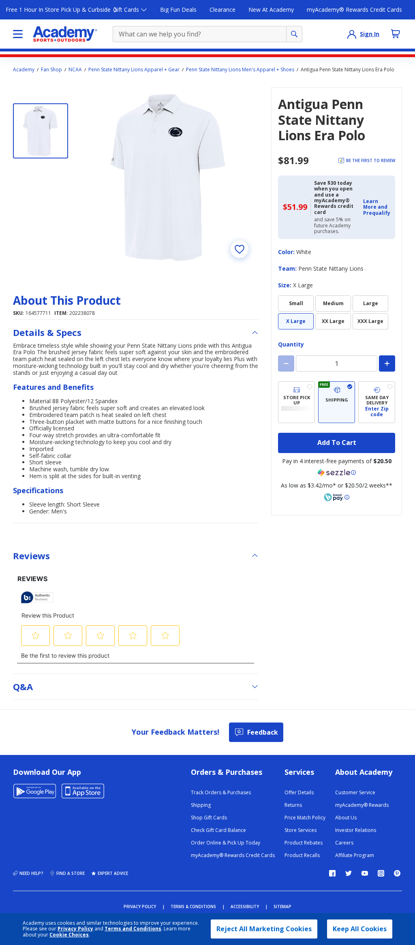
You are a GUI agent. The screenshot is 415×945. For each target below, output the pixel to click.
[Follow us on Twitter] (348, 873)
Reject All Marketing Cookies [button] (264, 928)
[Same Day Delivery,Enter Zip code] (377, 402)
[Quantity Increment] (387, 363)
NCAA (75, 70)
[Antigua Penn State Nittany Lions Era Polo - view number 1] (40, 131)
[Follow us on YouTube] (365, 873)
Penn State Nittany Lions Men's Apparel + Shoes (240, 70)
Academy (23, 70)
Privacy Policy (75, 928)
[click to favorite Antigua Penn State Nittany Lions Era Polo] (239, 249)
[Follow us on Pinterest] (397, 873)
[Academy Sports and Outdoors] (65, 34)
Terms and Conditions (133, 928)
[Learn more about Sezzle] (336, 472)
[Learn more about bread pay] (336, 497)
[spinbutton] (336, 363)
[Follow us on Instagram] (381, 873)
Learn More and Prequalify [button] (376, 207)
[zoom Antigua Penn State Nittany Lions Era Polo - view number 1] (168, 177)
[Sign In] (351, 34)
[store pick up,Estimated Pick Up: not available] (296, 402)
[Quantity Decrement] (286, 363)
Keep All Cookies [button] (360, 928)
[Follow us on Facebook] (332, 873)
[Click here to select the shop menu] (18, 34)
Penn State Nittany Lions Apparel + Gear (134, 70)
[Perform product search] (294, 34)
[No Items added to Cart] (395, 33)
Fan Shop (51, 70)
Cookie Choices (69, 935)
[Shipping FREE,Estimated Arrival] (337, 402)
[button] (376, 207)
